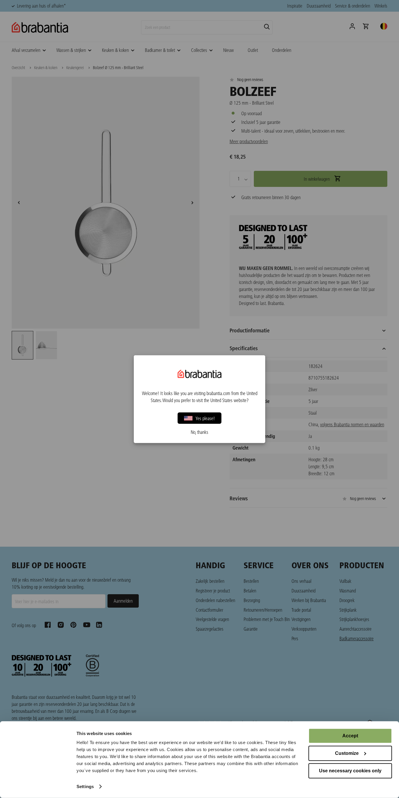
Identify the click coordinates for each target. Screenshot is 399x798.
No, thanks (199, 431)
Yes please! (205, 418)
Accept (350, 735)
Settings (85, 786)
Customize (347, 753)
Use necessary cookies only (350, 770)
